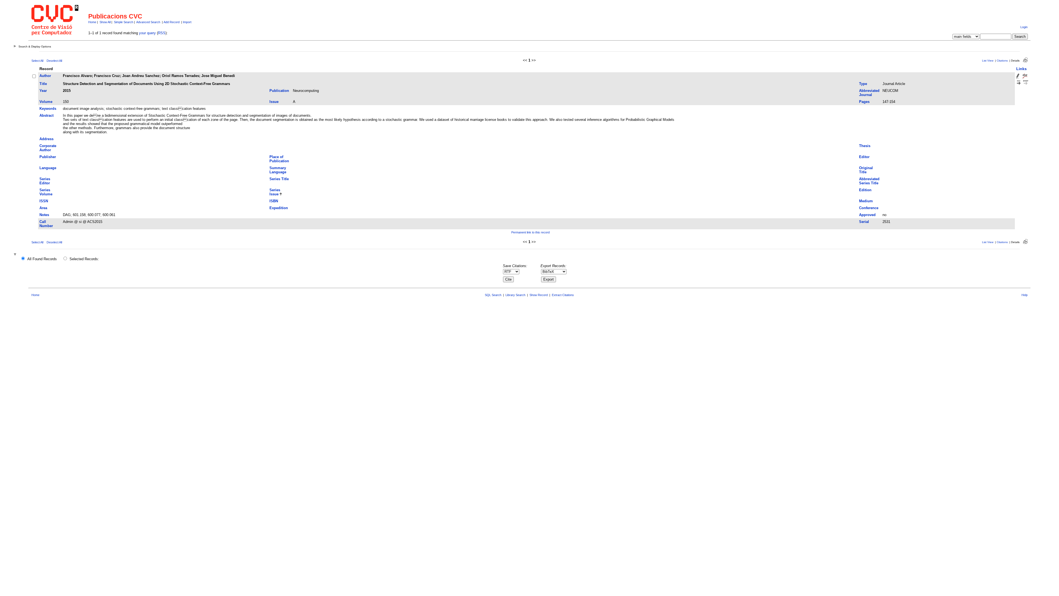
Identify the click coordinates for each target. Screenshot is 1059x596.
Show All (105, 22)
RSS (161, 33)
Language (47, 168)
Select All (37, 60)
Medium (866, 201)
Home (92, 22)
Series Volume (45, 192)
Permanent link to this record (530, 232)
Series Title (279, 179)
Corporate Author (47, 148)
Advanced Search (148, 22)
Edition (865, 190)
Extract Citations (563, 295)
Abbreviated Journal (869, 93)
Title (43, 84)
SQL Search (493, 295)
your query (147, 33)
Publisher (47, 157)
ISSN (43, 201)
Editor (864, 157)
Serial (864, 222)
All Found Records (42, 259)
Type (863, 84)
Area (43, 208)
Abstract (46, 115)
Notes (44, 215)
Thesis (864, 146)
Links (1021, 68)
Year (43, 91)
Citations (1002, 60)
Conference (868, 208)
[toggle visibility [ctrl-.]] (16, 254)
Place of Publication (279, 159)
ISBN (273, 201)
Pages (864, 102)
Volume (45, 102)
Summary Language (277, 170)
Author (45, 76)
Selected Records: (84, 259)
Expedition (278, 208)
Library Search (515, 295)
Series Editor (44, 181)
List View (987, 60)
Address (46, 139)
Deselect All (54, 60)
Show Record (539, 295)
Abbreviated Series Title (869, 181)
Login (1024, 27)
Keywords (47, 109)
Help (1024, 295)
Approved (867, 215)
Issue (274, 102)
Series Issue (274, 192)
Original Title (866, 170)
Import (187, 22)
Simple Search (123, 22)
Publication (279, 91)
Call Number (46, 224)
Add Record (172, 22)
